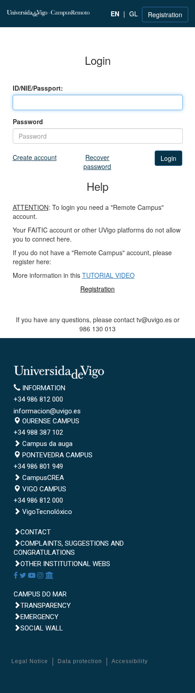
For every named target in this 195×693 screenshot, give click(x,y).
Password (28, 121)
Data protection (80, 661)
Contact (35, 532)
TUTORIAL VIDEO (108, 275)
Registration (165, 14)
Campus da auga (46, 444)
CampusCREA (42, 478)
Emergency (39, 617)
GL (133, 13)
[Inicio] (49, 12)
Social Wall (41, 628)
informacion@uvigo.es (47, 411)
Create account (35, 157)
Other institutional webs (65, 564)
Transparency (45, 605)
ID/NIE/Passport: (38, 87)
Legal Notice (29, 661)
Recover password (97, 162)
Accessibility (130, 661)
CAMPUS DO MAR (40, 594)
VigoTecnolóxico (46, 512)
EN (115, 13)
